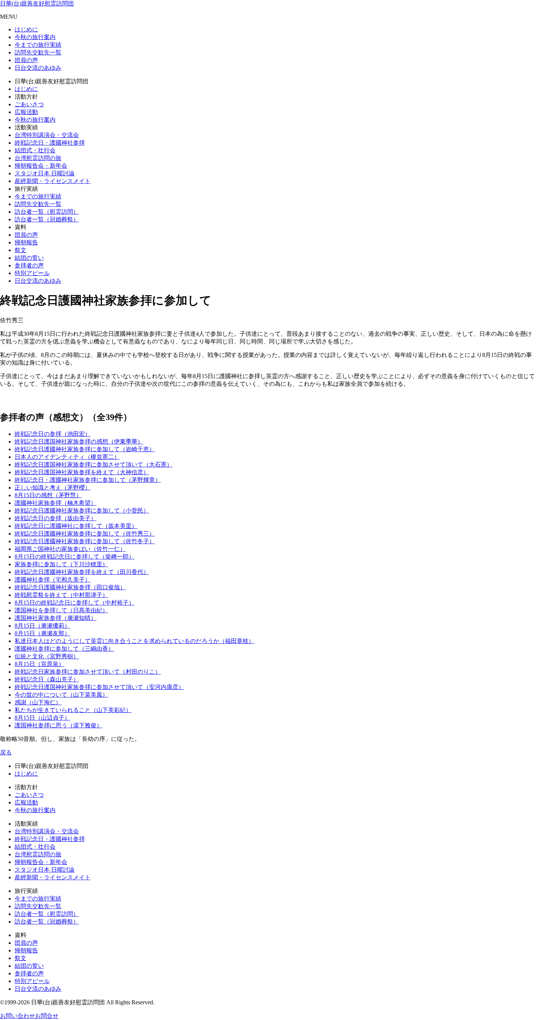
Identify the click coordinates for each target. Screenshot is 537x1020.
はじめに (26, 29)
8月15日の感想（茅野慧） (48, 495)
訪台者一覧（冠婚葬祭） (47, 219)
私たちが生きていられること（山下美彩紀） (73, 710)
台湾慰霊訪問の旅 (38, 158)
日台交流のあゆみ (38, 68)
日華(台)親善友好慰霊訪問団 (37, 3)
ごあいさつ (29, 104)
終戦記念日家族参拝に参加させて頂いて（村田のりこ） (88, 672)
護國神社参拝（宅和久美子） (53, 579)
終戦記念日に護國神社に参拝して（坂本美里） (76, 526)
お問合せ (46, 1016)
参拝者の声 (29, 265)
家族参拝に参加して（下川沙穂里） (61, 564)
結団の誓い (29, 258)
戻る (6, 752)
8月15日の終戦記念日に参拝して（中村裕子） (74, 603)
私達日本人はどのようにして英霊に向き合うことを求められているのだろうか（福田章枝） (134, 641)
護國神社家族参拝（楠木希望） (55, 503)
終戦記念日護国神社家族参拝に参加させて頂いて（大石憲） (93, 464)
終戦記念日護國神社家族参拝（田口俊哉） (70, 587)
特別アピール (32, 273)
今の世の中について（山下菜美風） (61, 695)
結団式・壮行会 (35, 150)
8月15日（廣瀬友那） (42, 633)
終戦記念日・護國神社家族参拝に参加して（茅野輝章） (88, 480)
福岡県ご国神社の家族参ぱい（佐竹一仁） (70, 549)
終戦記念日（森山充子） (47, 679)
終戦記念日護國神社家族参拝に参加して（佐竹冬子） (85, 541)
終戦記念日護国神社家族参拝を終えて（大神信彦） (82, 472)
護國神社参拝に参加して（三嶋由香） (64, 649)
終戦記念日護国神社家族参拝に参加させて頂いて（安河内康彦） (99, 687)
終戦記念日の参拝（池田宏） (53, 434)
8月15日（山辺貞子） (42, 718)
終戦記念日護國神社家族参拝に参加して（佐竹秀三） (85, 533)
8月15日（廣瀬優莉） (42, 626)
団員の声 (26, 60)
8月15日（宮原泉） (39, 664)
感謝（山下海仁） (38, 702)
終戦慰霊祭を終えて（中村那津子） (61, 595)
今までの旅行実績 (38, 45)
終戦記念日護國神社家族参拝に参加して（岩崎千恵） (85, 449)
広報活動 (26, 112)
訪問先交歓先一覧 (38, 52)
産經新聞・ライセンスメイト (53, 181)
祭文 (20, 250)
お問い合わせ (17, 1016)
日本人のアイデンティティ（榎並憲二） (67, 457)
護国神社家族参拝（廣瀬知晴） (55, 618)
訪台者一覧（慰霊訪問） (47, 212)
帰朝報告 (26, 242)
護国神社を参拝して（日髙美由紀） (61, 610)
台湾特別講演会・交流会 (47, 135)
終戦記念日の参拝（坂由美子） (55, 518)
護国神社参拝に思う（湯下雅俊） (58, 725)
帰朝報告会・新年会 (41, 166)
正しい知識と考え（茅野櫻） (53, 487)
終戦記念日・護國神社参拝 (50, 143)
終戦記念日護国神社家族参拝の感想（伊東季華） (79, 441)
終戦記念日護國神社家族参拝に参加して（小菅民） (82, 510)
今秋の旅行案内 (35, 37)
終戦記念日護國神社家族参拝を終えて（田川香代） (82, 572)
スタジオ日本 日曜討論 (45, 173)
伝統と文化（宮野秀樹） (47, 656)
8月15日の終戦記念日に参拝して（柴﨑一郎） (74, 556)
